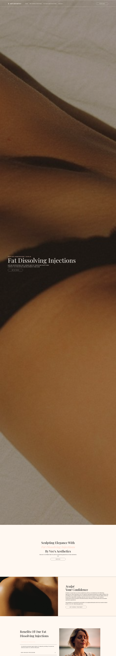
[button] (102, 3)
